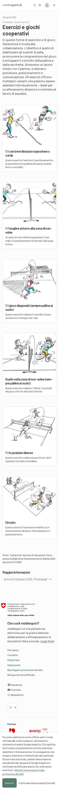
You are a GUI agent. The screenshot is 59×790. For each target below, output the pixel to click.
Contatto (12, 654)
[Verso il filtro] (39, 5)
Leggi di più (47, 641)
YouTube (16, 689)
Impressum (13, 664)
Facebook (16, 684)
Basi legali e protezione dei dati (25, 669)
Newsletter (17, 694)
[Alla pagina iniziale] (12, 5)
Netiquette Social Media (21, 674)
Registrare (13, 659)
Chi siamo (13, 650)
